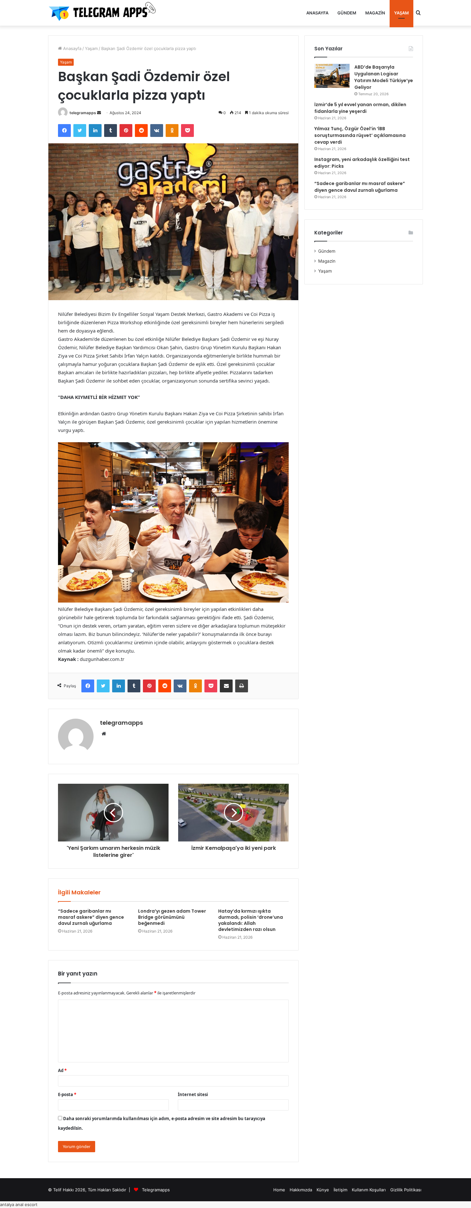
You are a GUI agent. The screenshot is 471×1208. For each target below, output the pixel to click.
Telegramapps (156, 1189)
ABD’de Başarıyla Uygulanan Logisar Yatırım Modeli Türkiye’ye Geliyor (383, 77)
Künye (323, 1189)
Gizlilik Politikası (405, 1189)
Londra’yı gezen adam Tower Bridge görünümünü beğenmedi (172, 917)
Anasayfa (317, 12)
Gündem (346, 12)
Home (279, 1189)
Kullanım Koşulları (369, 1189)
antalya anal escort (18, 1204)
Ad (62, 1070)
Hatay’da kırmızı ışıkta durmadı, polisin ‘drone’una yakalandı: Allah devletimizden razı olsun (250, 920)
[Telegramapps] (104, 13)
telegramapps (83, 112)
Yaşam (401, 12)
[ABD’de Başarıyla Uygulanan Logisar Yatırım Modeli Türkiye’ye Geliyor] (332, 76)
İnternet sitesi (193, 1094)
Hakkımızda (301, 1189)
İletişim (340, 1189)
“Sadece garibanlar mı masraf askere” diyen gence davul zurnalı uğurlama (91, 917)
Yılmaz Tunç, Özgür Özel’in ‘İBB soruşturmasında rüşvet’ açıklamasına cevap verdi (360, 135)
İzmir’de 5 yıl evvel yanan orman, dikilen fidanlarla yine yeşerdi (360, 107)
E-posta (67, 1094)
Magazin (375, 12)
